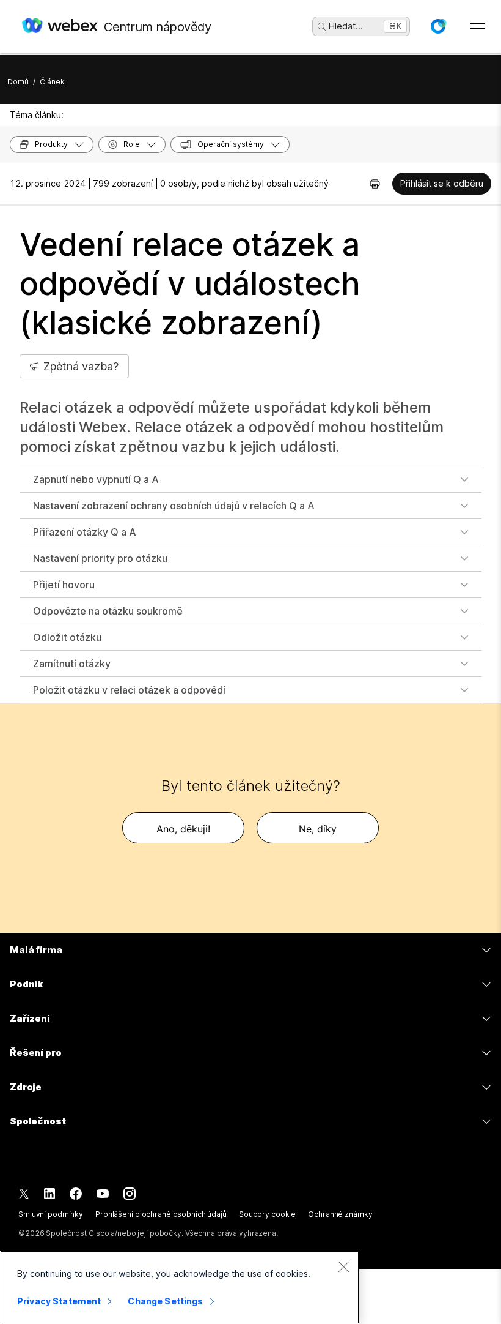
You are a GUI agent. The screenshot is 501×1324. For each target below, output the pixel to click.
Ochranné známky (340, 1214)
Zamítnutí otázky (72, 663)
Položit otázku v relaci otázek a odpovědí (129, 690)
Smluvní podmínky (50, 1214)
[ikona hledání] (322, 27)
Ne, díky (318, 829)
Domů (18, 81)
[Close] (343, 1266)
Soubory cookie (267, 1214)
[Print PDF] (374, 184)
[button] (438, 26)
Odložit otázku (67, 637)
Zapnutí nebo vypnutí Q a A (96, 479)
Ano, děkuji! (183, 829)
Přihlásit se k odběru (441, 183)
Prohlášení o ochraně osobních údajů (161, 1214)
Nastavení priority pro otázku (100, 558)
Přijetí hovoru (64, 584)
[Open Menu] (477, 26)
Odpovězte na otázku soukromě (108, 611)
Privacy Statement (59, 1301)
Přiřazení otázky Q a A (84, 532)
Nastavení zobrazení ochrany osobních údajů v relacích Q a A (174, 505)
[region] (179, 1287)
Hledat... (346, 26)
